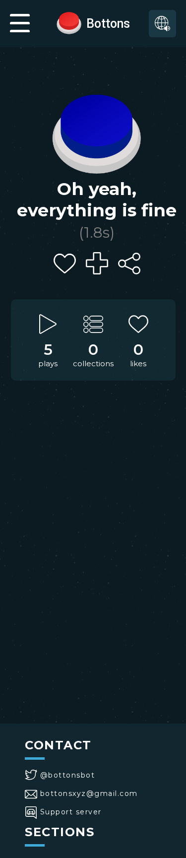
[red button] (69, 22)
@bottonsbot (67, 775)
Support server (71, 811)
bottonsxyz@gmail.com (89, 793)
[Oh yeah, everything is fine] (96, 131)
